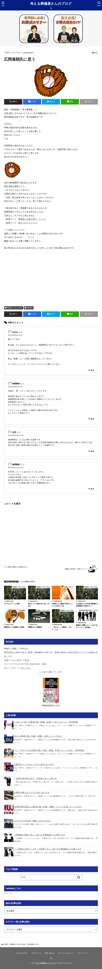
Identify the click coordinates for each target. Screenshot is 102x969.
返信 (92, 370)
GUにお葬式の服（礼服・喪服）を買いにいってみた (38, 736)
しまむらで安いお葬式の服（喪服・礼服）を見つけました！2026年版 (46, 722)
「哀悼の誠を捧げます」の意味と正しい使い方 (35, 778)
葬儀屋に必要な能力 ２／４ (31, 219)
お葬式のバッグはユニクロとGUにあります (34, 764)
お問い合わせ (49, 953)
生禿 (14, 432)
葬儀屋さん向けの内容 (12, 52)
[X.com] (51, 8)
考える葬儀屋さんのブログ (51, 3)
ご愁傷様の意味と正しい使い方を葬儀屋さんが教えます (39, 835)
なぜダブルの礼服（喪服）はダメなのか (32, 821)
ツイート (8, 893)
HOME (5, 944)
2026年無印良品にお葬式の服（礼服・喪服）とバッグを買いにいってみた (48, 807)
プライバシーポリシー (65, 953)
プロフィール (36, 953)
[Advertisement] (51, 277)
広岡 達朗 (8, 113)
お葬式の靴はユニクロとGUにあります (32, 792)
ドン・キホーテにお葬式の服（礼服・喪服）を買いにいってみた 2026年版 (49, 750)
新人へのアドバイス (27, 223)
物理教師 (16, 383)
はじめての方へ (22, 953)
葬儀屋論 (29, 308)
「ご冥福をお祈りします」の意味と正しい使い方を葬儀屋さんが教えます (47, 849)
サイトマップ (82, 953)
